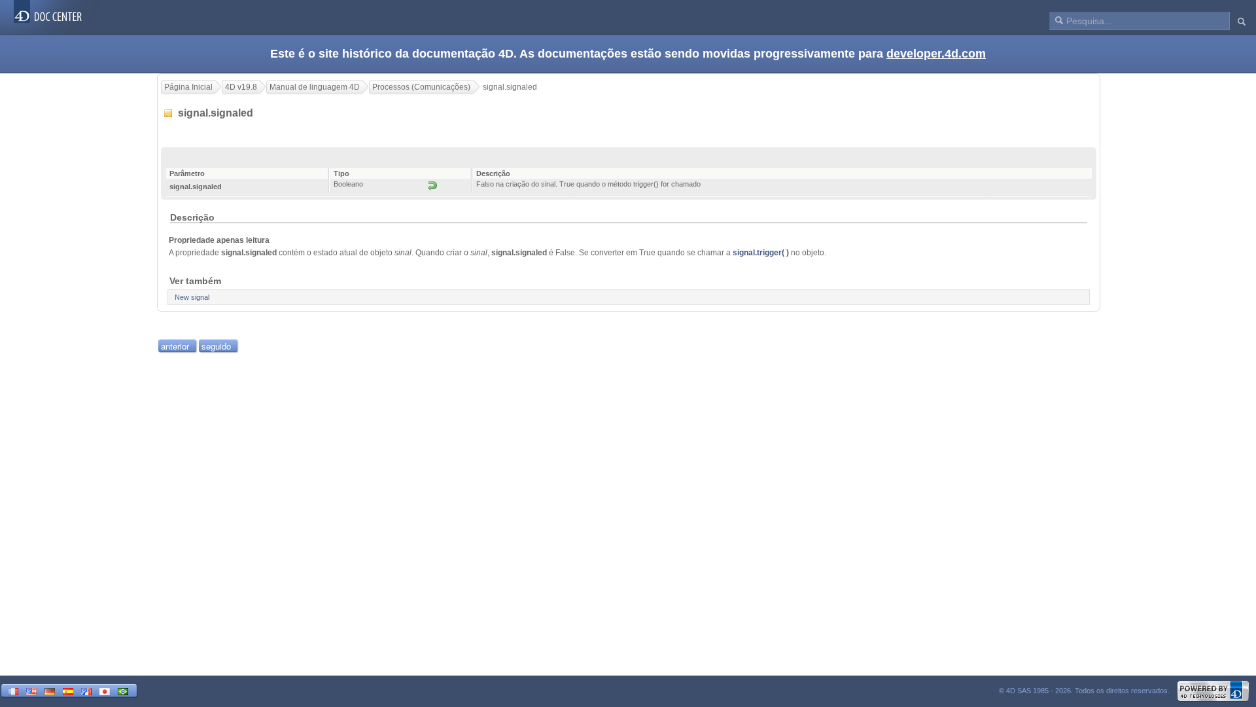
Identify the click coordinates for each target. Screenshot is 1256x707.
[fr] (13, 690)
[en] (31, 690)
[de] (50, 690)
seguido (216, 346)
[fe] (86, 690)
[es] (68, 690)
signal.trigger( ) (761, 252)
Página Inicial (188, 87)
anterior (175, 346)
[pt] (123, 690)
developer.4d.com (936, 53)
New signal (192, 297)
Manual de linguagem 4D (315, 87)
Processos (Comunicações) (421, 87)
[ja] (104, 690)
